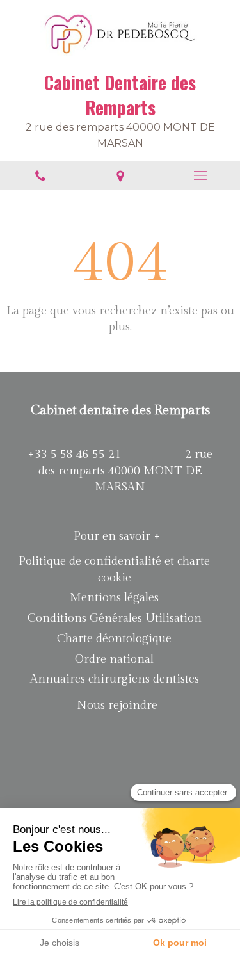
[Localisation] (120, 175)
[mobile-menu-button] (200, 175)
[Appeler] (40, 175)
